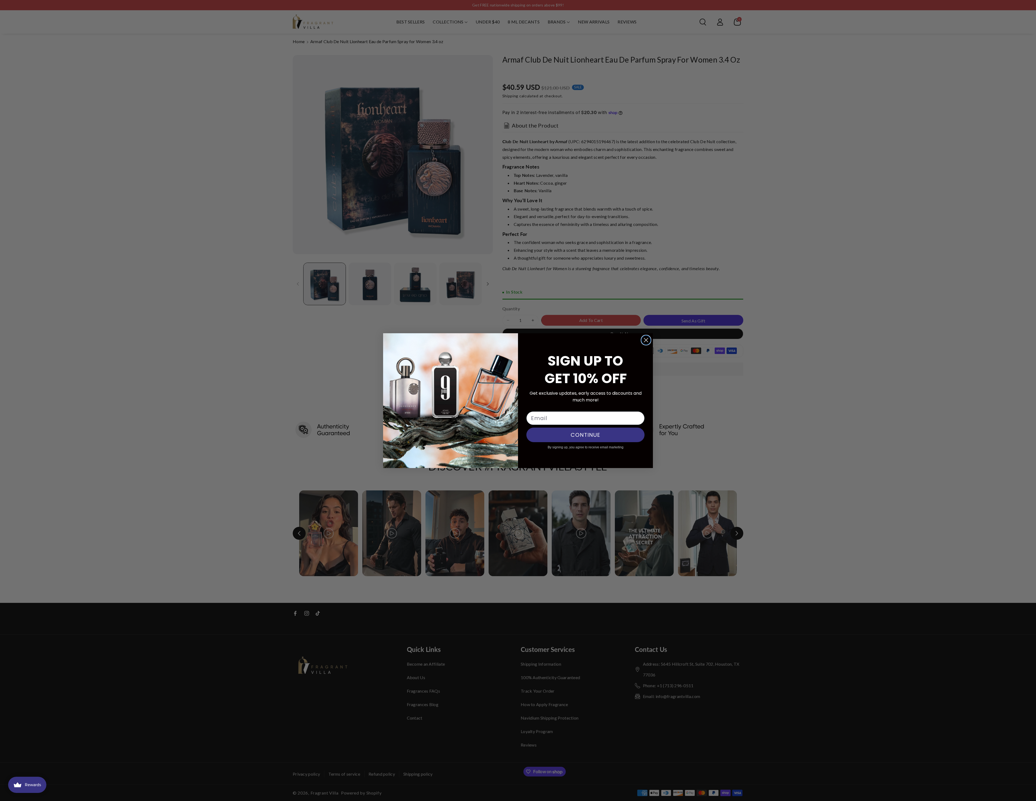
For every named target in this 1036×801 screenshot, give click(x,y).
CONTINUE (585, 435)
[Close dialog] (646, 340)
